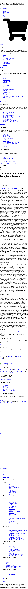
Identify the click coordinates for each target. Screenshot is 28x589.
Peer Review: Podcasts (8, 119)
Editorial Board (6, 62)
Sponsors (5, 65)
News (4, 156)
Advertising (6, 57)
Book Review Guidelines (9, 390)
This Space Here (7, 81)
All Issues (5, 385)
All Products (12, 574)
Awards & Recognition (8, 58)
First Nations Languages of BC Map (11, 142)
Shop (4, 15)
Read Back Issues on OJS (6, 370)
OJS (4, 581)
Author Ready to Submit (19, 371)
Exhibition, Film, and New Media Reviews (13, 96)
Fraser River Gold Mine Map (10, 143)
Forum (4, 93)
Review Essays (6, 97)
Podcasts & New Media (8, 89)
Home (4, 472)
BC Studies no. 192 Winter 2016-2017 (9, 188)
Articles (5, 82)
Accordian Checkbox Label (9, 479)
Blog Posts (5, 134)
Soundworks (6, 86)
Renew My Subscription (20, 370)
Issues (1, 67)
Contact (5, 61)
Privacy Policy (23, 401)
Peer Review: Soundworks (9, 117)
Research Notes (6, 92)
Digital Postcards (7, 139)
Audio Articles (6, 88)
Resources (2, 124)
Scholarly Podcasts (7, 137)
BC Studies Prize (7, 59)
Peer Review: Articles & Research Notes (12, 116)
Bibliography (6, 12)
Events (4, 157)
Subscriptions (3, 364)
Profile (4, 55)
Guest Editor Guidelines (8, 115)
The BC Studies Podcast (8, 138)
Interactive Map (6, 135)
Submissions (3, 101)
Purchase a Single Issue (5, 371)
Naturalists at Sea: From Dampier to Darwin (10, 331)
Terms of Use (3, 403)
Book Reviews (6, 94)
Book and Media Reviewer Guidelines (12, 113)
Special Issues (6, 80)
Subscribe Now (3, 344)
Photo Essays (6, 85)
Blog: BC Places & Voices (9, 161)
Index (4, 11)
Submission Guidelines (8, 112)
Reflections (5, 90)
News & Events (3, 146)
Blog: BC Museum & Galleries (10, 160)
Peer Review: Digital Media (9, 120)
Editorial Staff (6, 63)
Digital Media (11, 356)
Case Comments (7, 84)
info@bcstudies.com (6, 379)
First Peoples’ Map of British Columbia (12, 122)
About (1, 44)
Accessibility (10, 403)
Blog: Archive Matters (8, 158)
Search (4, 13)
